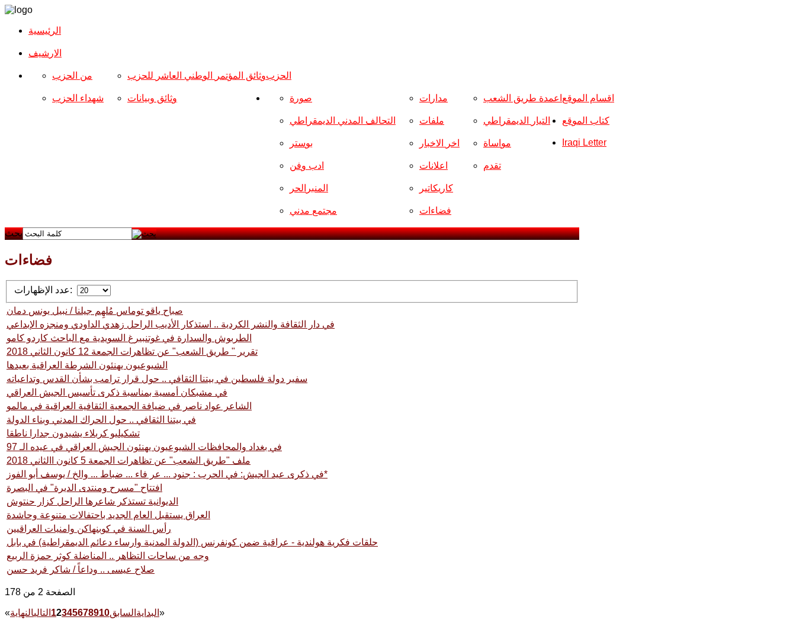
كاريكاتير (436, 188)
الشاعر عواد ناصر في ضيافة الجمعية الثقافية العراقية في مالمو (129, 406)
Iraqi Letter (584, 142)
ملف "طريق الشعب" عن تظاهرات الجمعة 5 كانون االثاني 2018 (129, 460)
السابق (123, 613)
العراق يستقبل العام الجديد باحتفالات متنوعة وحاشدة (108, 515)
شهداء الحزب (78, 98)
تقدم (492, 165)
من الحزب (72, 75)
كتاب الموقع (585, 120)
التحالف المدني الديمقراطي (343, 120)
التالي (42, 613)
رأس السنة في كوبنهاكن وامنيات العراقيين (89, 529)
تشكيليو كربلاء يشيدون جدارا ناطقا (73, 433)
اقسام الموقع (588, 98)
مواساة (497, 143)
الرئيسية (44, 30)
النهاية (22, 613)
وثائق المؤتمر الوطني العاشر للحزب (196, 75)
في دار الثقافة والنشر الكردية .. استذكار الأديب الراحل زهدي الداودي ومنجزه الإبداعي (171, 324)
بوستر (301, 143)
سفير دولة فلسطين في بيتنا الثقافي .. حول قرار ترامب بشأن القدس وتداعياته (157, 379)
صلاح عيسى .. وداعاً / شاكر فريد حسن (81, 569)
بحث (14, 233)
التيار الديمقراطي (516, 120)
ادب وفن (307, 165)
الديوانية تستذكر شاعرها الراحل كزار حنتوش (92, 501)
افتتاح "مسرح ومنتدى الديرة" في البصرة (84, 488)
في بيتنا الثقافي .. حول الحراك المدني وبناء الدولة (101, 420)
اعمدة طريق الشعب (522, 98)
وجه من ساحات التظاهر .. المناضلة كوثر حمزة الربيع (108, 556)
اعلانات (433, 165)
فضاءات (435, 210)
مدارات (433, 98)
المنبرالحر (309, 188)
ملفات (431, 120)
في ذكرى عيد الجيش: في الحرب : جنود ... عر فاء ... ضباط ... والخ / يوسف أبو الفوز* (167, 474)
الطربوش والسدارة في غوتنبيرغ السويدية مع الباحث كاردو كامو (129, 338)
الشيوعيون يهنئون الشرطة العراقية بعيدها (87, 365)
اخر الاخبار (439, 143)
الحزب (278, 75)
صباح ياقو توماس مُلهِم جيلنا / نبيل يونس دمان (95, 311)
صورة (301, 98)
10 (104, 613)
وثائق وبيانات (152, 98)
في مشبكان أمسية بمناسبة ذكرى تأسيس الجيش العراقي (117, 392)
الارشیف (45, 53)
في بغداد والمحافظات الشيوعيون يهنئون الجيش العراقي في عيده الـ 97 (144, 447)
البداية (147, 613)
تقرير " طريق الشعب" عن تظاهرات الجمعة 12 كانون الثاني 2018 (132, 351)
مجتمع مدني (313, 210)
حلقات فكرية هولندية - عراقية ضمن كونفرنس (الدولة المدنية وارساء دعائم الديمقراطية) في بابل (192, 542)
